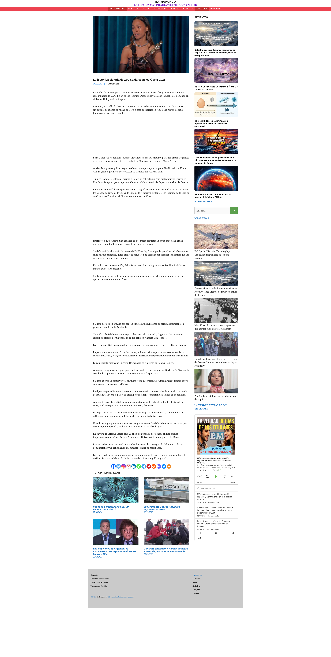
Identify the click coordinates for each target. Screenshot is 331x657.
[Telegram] (143, 466)
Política (133, 9)
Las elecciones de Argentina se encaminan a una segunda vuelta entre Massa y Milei (114, 551)
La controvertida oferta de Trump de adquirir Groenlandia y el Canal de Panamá (213, 523)
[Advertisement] (141, 137)
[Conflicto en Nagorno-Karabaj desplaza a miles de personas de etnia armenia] (166, 543)
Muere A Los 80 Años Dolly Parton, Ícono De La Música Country (216, 88)
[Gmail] (128, 466)
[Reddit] (154, 466)
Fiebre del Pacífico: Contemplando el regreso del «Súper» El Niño (212, 195)
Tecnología (159, 9)
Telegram (196, 589)
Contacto (94, 575)
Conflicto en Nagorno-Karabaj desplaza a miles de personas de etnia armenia (166, 550)
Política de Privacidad (99, 582)
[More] (169, 466)
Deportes (216, 9)
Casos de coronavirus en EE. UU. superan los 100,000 (111, 508)
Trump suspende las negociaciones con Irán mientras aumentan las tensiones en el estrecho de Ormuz (215, 160)
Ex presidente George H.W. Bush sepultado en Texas (162, 508)
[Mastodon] (159, 466)
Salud (145, 9)
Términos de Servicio (99, 586)
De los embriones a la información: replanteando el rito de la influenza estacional (211, 123)
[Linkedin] (133, 466)
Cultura (202, 9)
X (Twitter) (197, 586)
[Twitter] (118, 466)
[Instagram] (123, 466)
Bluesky (196, 582)
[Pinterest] (148, 466)
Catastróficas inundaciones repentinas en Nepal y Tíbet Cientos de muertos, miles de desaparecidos (215, 53)
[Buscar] (234, 210)
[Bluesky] (164, 466)
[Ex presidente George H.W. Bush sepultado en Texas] (166, 501)
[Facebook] (113, 466)
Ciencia (174, 9)
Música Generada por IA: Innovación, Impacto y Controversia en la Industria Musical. (214, 497)
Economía (188, 9)
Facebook (196, 578)
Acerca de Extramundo (100, 578)
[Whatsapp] (138, 466)
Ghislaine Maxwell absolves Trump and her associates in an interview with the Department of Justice (215, 510)
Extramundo (165, 1)
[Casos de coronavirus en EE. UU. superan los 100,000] (115, 501)
